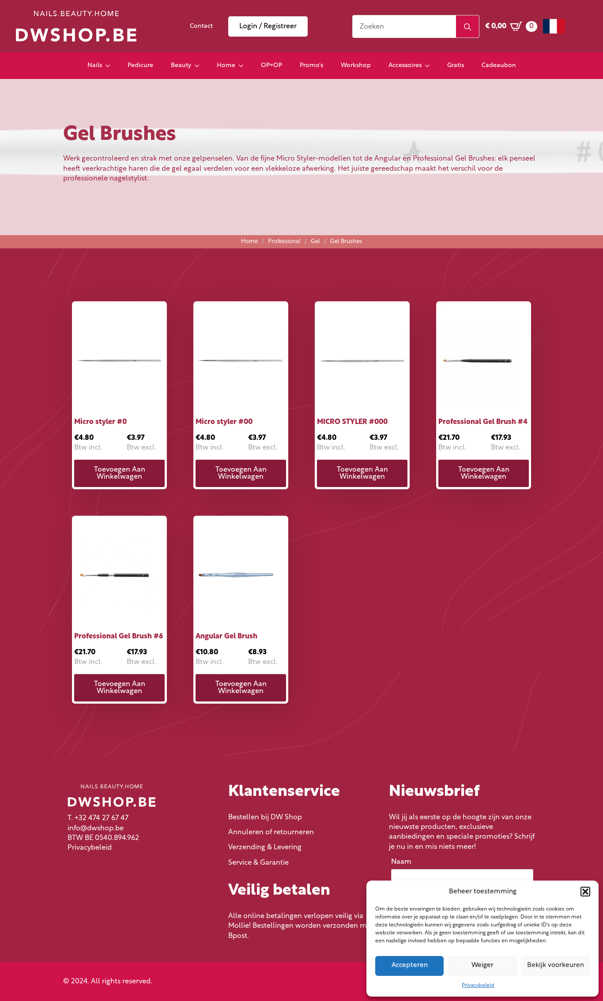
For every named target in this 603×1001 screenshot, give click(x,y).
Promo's (311, 65)
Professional (284, 241)
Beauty (181, 65)
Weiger (482, 965)
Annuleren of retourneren (271, 832)
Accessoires (405, 65)
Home (226, 65)
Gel (315, 241)
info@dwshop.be (96, 828)
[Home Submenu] (243, 66)
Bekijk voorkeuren (555, 965)
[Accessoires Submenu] (430, 66)
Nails (94, 65)
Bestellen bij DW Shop (265, 817)
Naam (403, 862)
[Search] (467, 26)
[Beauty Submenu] (199, 66)
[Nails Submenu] (110, 66)
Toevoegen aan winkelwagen (119, 473)
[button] (585, 891)
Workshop (356, 65)
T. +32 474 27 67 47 (98, 818)
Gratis (455, 65)
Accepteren (410, 965)
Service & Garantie (258, 862)
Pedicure (140, 65)
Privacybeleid (478, 985)
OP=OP (271, 65)
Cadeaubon (499, 65)
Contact (201, 26)
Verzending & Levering (265, 847)
